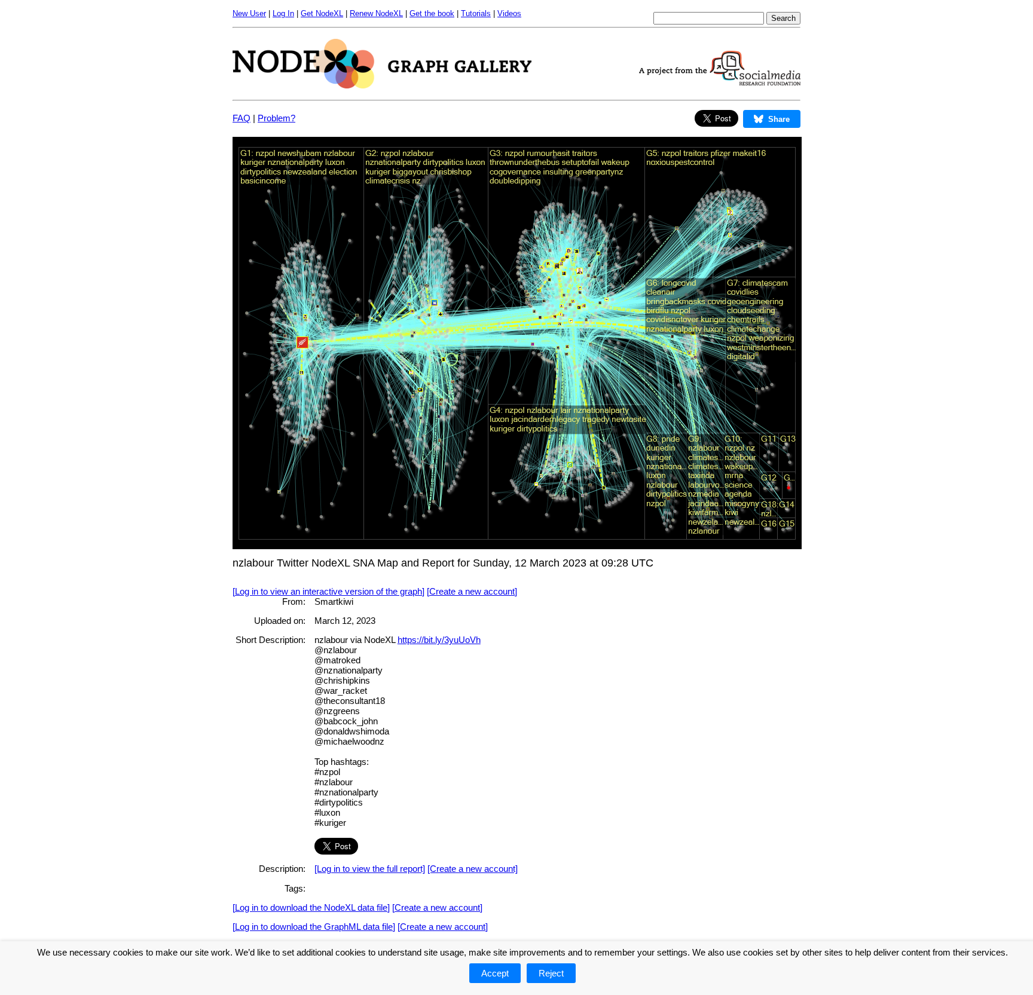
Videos (509, 13)
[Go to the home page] (382, 85)
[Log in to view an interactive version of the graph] (328, 591)
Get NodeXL (322, 13)
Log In (283, 13)
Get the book (431, 13)
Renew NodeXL (376, 13)
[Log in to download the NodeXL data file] (311, 907)
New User (249, 13)
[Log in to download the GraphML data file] (314, 926)
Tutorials (476, 13)
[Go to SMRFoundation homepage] (719, 82)
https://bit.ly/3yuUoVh (439, 640)
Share (779, 119)
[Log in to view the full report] (369, 869)
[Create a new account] (472, 591)
